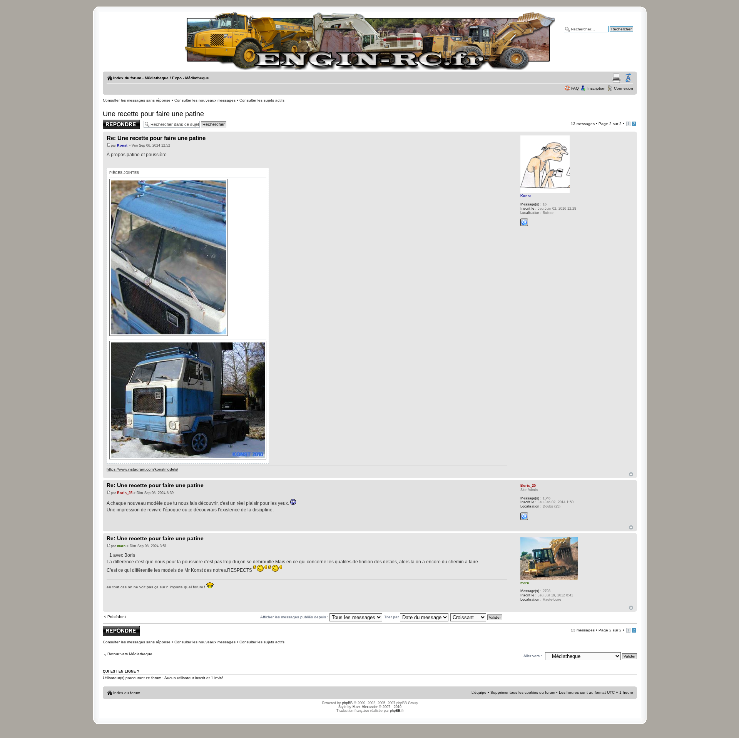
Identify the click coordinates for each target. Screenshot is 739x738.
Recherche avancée (615, 34)
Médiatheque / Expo (163, 78)
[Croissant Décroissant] (476, 617)
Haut (631, 474)
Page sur (610, 124)
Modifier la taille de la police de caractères (628, 78)
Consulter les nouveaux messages (205, 100)
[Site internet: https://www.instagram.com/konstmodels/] (524, 222)
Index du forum (127, 78)
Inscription (596, 88)
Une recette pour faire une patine (153, 114)
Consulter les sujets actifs (261, 100)
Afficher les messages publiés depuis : (294, 617)
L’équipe (479, 692)
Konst (122, 145)
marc (121, 546)
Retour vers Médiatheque (129, 654)
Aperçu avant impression (616, 78)
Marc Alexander (365, 707)
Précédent (116, 616)
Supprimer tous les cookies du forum (522, 692)
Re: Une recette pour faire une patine (156, 138)
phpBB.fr (397, 711)
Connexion (623, 88)
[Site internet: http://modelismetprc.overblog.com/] (524, 516)
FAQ (575, 88)
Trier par (392, 617)
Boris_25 (124, 493)
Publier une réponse (121, 122)
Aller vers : (532, 656)
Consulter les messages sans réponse (137, 100)
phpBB (347, 703)
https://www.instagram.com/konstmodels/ (142, 469)
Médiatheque (197, 78)
